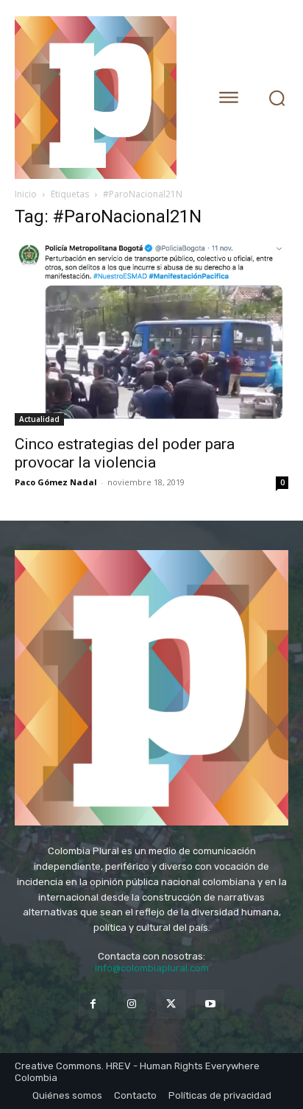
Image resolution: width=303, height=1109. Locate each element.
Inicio (26, 194)
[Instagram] (132, 1004)
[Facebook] (93, 1004)
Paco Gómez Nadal (56, 481)
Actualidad (39, 419)
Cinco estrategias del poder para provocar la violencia (125, 453)
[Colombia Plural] (102, 97)
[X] (171, 1004)
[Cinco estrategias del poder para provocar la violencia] (151, 334)
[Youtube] (210, 1004)
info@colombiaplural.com (152, 968)
